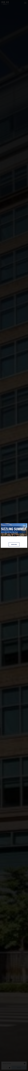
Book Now (14, 544)
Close (25, 525)
